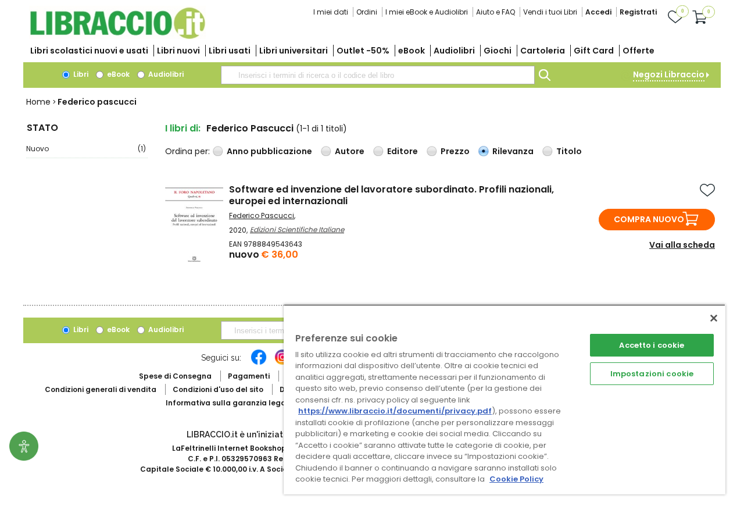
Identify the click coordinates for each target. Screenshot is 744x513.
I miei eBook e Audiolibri (426, 12)
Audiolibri (454, 50)
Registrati (638, 12)
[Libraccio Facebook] (259, 363)
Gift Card (594, 50)
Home (38, 102)
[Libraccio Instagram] (282, 363)
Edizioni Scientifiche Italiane (297, 229)
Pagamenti (249, 376)
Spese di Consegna (175, 376)
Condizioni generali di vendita (100, 389)
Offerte (638, 50)
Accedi (598, 12)
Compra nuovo (649, 219)
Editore (402, 151)
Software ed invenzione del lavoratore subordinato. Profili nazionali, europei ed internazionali (391, 195)
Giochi (498, 50)
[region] (504, 399)
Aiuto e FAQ (495, 12)
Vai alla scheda (682, 245)
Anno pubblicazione (269, 151)
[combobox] (378, 75)
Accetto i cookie (651, 345)
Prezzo (455, 151)
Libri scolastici (89, 50)
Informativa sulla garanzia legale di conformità (256, 403)
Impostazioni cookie (651, 373)
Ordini (366, 12)
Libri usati (230, 50)
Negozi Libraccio (668, 74)
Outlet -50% (363, 50)
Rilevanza (513, 151)
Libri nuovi (178, 50)
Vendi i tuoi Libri (550, 12)
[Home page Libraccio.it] (117, 36)
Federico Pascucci (261, 215)
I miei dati (330, 12)
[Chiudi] (713, 318)
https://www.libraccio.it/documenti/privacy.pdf (395, 410)
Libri (79, 74)
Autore (349, 151)
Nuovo (86, 149)
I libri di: (183, 128)
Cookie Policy (516, 478)
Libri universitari (293, 50)
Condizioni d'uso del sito (218, 389)
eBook (411, 50)
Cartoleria (542, 50)
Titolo (569, 151)
